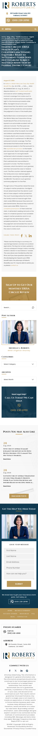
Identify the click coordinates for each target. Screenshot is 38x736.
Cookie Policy (31, 729)
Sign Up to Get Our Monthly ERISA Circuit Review (19, 288)
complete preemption (11, 209)
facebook (21, 235)
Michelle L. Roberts (19, 348)
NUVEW (9, 724)
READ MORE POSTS (19, 496)
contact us (14, 265)
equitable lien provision (14, 149)
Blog (13, 617)
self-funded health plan (23, 91)
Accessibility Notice (24, 726)
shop (30, 235)
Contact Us (22, 617)
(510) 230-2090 (20, 20)
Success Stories (10, 613)
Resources (24, 613)
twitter (26, 235)
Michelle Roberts (22, 610)
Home (10, 610)
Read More (7, 459)
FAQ (33, 613)
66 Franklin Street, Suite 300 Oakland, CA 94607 (20, 14)
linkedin (21, 670)
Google (27, 670)
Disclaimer (8, 729)
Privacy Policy (19, 729)
